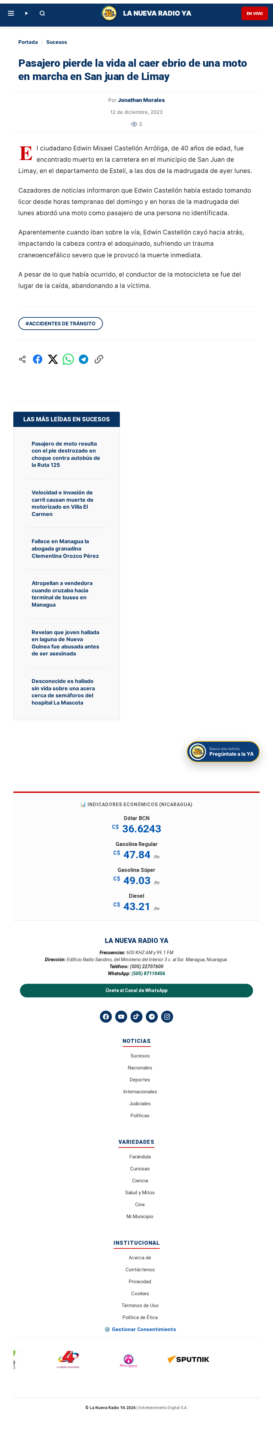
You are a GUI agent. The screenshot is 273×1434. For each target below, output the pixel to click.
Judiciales (140, 1104)
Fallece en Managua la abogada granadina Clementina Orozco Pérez (65, 548)
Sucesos (56, 42)
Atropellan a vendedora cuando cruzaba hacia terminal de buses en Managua (62, 594)
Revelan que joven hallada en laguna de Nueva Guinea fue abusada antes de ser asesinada (65, 643)
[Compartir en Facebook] (37, 359)
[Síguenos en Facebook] (106, 1017)
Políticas (140, 1116)
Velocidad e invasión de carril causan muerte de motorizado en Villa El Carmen (63, 503)
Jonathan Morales (141, 100)
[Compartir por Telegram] (83, 359)
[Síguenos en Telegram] (152, 1017)
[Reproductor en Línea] (26, 13)
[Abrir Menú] (11, 13)
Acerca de (140, 1258)
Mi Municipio (140, 1217)
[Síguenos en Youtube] (121, 1017)
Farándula (140, 1157)
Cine (140, 1205)
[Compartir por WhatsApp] (68, 359)
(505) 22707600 (146, 966)
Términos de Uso (140, 1305)
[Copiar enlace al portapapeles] (99, 359)
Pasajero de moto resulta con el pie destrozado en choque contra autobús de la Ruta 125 (66, 454)
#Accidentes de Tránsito (61, 323)
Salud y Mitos (140, 1193)
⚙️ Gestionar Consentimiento (140, 1329)
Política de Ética (140, 1317)
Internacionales (140, 1092)
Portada (28, 42)
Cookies (140, 1294)
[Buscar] (42, 13)
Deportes (140, 1080)
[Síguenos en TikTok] (136, 1017)
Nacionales (140, 1068)
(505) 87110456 (148, 973)
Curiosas (140, 1169)
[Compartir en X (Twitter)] (53, 359)
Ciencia (140, 1181)
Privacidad (140, 1282)
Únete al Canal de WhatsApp (136, 990)
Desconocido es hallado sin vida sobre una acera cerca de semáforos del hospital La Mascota (63, 692)
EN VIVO (255, 13)
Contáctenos (140, 1270)
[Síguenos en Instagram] (167, 1017)
